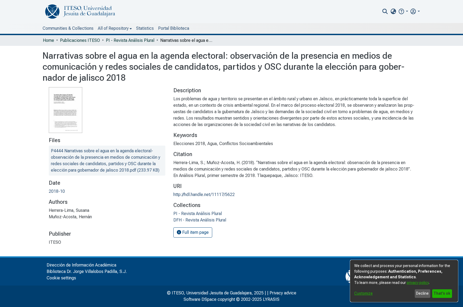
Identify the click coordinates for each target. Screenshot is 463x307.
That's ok (442, 293)
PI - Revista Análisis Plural (130, 40)
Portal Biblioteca (173, 28)
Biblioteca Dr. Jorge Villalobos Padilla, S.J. (87, 271)
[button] (403, 11)
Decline (422, 293)
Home (48, 40)
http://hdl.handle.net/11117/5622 (204, 194)
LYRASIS (271, 299)
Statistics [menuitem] (145, 28)
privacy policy (418, 282)
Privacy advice (283, 292)
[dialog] (404, 281)
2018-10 (57, 191)
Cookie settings (61, 277)
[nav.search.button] (385, 11)
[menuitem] (393, 11)
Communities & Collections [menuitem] (68, 28)
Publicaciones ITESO (80, 40)
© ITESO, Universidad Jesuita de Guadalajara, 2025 (215, 292)
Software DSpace (200, 299)
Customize (363, 293)
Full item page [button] (195, 232)
